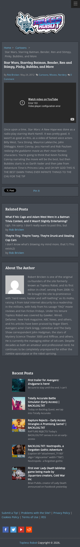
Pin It (36, 190)
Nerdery (62, 74)
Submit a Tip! (10, 513)
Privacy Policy (61, 513)
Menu (75, 4)
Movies (53, 74)
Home (7, 47)
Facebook (6, 530)
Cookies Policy (10, 517)
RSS (43, 517)
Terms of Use (30, 517)
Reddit (29, 530)
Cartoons (21, 47)
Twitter (13, 530)
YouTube (21, 530)
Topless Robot (28, 542)
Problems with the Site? (35, 513)
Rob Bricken (13, 74)
